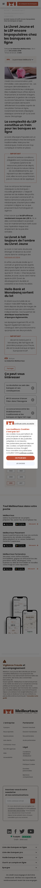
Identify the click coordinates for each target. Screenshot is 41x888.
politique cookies (26, 453)
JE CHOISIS (20, 463)
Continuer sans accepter (19, 426)
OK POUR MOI (20, 458)
